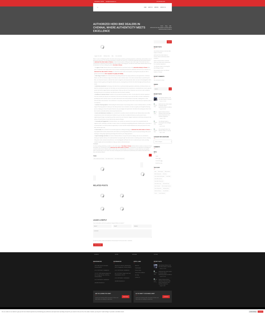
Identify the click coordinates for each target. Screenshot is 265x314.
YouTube (156, 254)
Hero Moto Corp (158, 183)
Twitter (116, 254)
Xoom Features (162, 193)
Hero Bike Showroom (119, 158)
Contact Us (137, 277)
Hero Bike (168, 176)
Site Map (137, 275)
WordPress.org (158, 163)
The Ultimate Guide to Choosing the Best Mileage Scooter (162, 67)
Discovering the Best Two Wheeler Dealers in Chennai (161, 71)
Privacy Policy (138, 270)
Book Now (125, 296)
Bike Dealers (167, 171)
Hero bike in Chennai (117, 65)
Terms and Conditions (140, 272)
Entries (158, 158)
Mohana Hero (106, 56)
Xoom (156, 193)
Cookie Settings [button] (253, 311)
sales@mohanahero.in (111, 1)
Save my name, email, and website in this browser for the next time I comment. (113, 240)
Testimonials (138, 268)
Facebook (96, 254)
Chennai (164, 173)
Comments (158, 160)
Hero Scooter (157, 186)
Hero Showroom (158, 188)
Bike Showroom (158, 173)
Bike (113, 56)
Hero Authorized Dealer (99, 158)
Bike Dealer (160, 171)
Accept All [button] (260, 311)
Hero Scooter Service (166, 186)
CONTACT (166, 296)
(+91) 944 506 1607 (160, 1)
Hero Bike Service (109, 158)
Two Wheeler (166, 190)
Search (169, 42)
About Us (137, 265)
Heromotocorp (166, 183)
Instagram (134, 254)
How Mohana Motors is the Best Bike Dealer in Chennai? (162, 51)
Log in (156, 156)
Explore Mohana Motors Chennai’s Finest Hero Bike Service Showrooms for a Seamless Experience (162, 62)
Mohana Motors (158, 190)
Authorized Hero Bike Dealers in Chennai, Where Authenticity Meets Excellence (161, 56)
